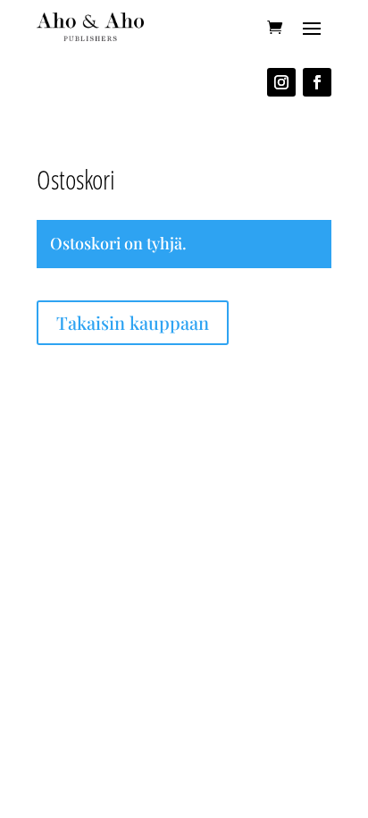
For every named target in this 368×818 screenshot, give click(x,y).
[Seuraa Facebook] (317, 82)
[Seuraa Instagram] (281, 82)
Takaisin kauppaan (132, 322)
